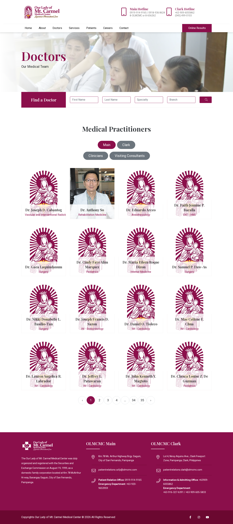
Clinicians (96, 156)
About (42, 28)
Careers (108, 28)
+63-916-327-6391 (173, 492)
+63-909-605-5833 (196, 492)
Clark (126, 145)
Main (106, 145)
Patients (91, 28)
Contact (123, 28)
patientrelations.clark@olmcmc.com (182, 469)
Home (28, 28)
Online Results (197, 28)
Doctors (57, 28)
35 (142, 400)
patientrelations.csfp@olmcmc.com (117, 469)
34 (133, 400)
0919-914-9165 (133, 480)
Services (74, 28)
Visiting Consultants (130, 156)
